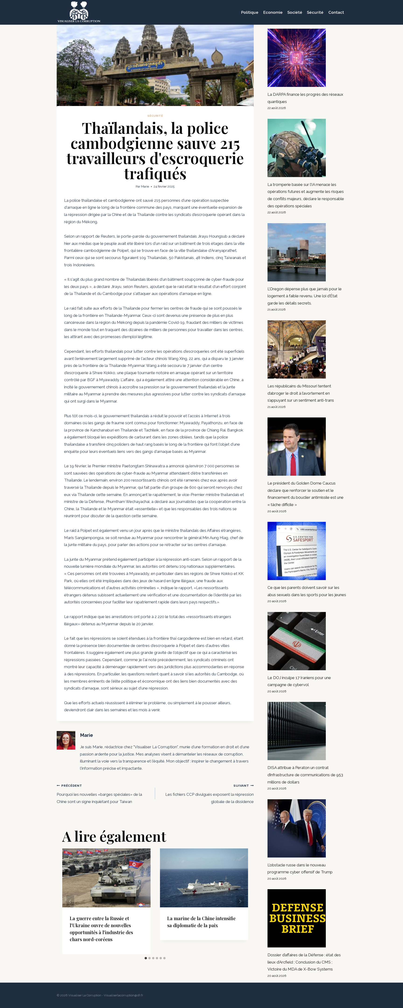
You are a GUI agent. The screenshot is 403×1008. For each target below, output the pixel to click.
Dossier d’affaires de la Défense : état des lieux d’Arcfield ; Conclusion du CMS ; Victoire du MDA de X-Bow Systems (304, 962)
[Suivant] (240, 901)
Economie (273, 12)
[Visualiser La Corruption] (79, 12)
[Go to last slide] (70, 901)
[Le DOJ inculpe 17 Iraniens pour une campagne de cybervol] (307, 641)
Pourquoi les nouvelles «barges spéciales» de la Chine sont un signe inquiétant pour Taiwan (99, 794)
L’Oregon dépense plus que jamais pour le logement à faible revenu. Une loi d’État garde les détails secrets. (305, 296)
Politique (249, 12)
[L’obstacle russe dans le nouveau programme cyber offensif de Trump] (307, 828)
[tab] (146, 958)
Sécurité (315, 12)
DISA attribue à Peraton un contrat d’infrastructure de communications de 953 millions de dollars (305, 774)
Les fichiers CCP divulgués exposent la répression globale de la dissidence (209, 794)
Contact (336, 12)
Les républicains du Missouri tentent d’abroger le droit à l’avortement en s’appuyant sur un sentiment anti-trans (301, 393)
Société (294, 12)
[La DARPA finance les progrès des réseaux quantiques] (307, 58)
